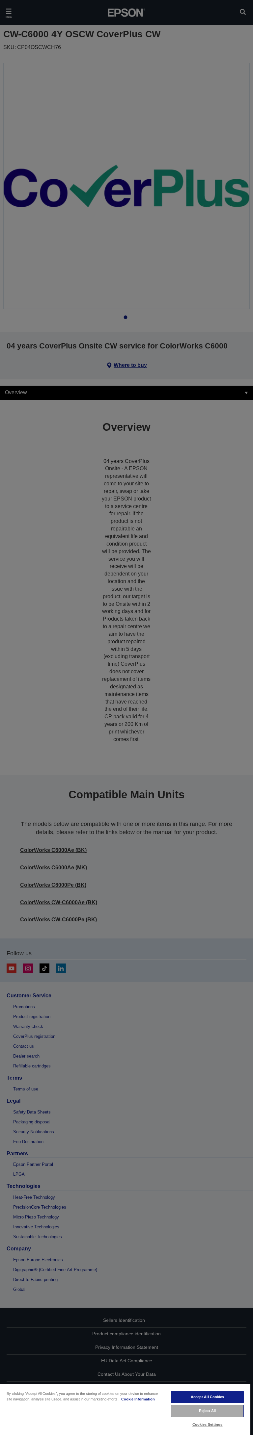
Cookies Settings (207, 1424)
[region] (125, 1409)
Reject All (207, 1411)
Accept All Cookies (207, 1397)
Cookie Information (138, 1399)
